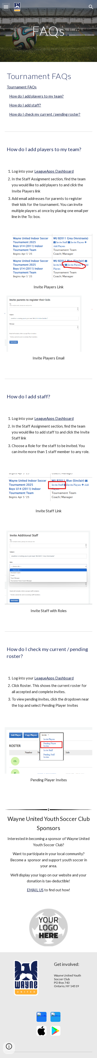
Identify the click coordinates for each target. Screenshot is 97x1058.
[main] (48, 30)
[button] (6, 7)
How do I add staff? (25, 105)
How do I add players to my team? (36, 96)
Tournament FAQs (22, 87)
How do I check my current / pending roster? (44, 114)
